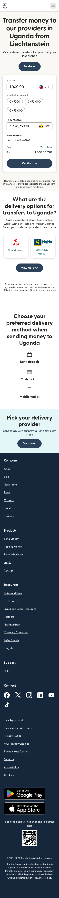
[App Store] (24, 808)
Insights (8, 648)
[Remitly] (5, 6)
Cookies (9, 775)
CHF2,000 (34, 101)
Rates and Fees (13, 593)
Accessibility (11, 767)
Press (7, 492)
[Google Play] (24, 794)
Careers (9, 500)
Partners (9, 617)
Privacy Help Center (16, 751)
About (7, 469)
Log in (7, 562)
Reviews (9, 516)
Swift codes (11, 601)
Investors (9, 508)
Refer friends (11, 640)
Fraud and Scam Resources (20, 609)
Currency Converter (16, 632)
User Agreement (13, 720)
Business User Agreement (18, 728)
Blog (6, 477)
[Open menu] (53, 5)
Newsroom (10, 484)
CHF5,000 (16, 110)
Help (7, 671)
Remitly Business (13, 554)
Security (9, 759)
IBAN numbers (12, 624)
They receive (14, 120)
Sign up (8, 570)
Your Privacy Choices (16, 743)
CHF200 (14, 101)
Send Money (11, 539)
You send (12, 80)
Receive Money (13, 546)
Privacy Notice (12, 736)
